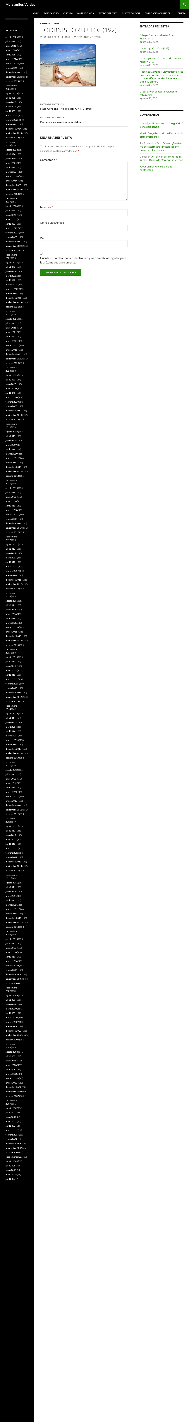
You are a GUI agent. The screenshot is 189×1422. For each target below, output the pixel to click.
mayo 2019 (11, 444)
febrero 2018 (12, 514)
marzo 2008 (12, 1073)
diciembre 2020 (13, 354)
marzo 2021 (12, 341)
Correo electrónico (53, 222)
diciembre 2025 (13, 72)
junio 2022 (11, 271)
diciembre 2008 (13, 1030)
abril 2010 (10, 956)
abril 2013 (10, 787)
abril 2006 (10, 1179)
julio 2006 (10, 1165)
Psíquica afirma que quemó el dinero (62, 119)
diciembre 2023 (13, 185)
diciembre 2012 (13, 805)
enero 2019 (11, 462)
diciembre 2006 (13, 1143)
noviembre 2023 (14, 189)
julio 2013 (10, 774)
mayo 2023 (11, 219)
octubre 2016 (12, 588)
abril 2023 (10, 223)
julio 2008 (10, 1056)
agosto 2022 (12, 262)
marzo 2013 (12, 792)
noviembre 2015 (14, 640)
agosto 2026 (12, 37)
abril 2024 (10, 167)
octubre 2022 (12, 250)
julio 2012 (10, 830)
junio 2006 (11, 1170)
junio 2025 (11, 102)
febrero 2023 (12, 232)
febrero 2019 (12, 458)
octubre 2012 (12, 814)
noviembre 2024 (14, 133)
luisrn (67, 37)
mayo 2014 (11, 726)
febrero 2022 (12, 289)
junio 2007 (11, 1117)
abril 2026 (10, 54)
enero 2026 (11, 68)
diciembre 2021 (13, 297)
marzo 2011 (12, 904)
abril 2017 (10, 562)
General (182, 13)
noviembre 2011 (14, 866)
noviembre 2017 (14, 527)
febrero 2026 (12, 63)
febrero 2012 (12, 852)
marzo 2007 (12, 1130)
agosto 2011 (12, 882)
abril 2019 (10, 449)
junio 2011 (11, 891)
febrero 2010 (12, 965)
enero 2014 (11, 744)
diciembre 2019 (13, 410)
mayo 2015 (11, 670)
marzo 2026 (12, 59)
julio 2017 (10, 548)
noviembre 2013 (14, 753)
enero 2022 (11, 293)
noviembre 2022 (14, 245)
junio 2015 (11, 666)
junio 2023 (11, 215)
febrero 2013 (12, 796)
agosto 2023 (12, 206)
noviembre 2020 (14, 358)
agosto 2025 (12, 93)
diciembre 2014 (13, 692)
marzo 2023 (12, 228)
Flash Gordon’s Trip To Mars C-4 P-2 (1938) (66, 106)
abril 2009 (10, 1013)
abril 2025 (10, 111)
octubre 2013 (12, 757)
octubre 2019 (12, 419)
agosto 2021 (12, 318)
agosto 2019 (12, 431)
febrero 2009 (12, 1022)
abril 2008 (10, 1069)
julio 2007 (10, 1112)
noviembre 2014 (14, 697)
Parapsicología (85, 13)
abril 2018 (10, 505)
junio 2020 (11, 384)
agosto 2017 (12, 544)
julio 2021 (10, 323)
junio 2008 (11, 1060)
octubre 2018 (12, 475)
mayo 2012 (11, 839)
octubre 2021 (12, 306)
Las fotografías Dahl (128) (154, 48)
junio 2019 (11, 440)
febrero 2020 (12, 401)
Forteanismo (51, 13)
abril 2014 (10, 731)
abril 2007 (10, 1125)
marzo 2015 (12, 679)
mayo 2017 (11, 557)
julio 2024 (10, 154)
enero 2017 (11, 575)
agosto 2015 (12, 657)
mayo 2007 (11, 1121)
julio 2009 (10, 999)
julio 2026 (10, 41)
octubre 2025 (12, 81)
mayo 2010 (11, 952)
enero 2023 (11, 237)
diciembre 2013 (13, 748)
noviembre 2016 (14, 584)
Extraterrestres (108, 13)
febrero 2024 (12, 176)
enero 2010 (11, 970)
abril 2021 (10, 336)
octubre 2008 (12, 1039)
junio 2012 (11, 835)
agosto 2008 (12, 1051)
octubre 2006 (12, 1152)
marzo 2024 (12, 171)
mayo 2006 (11, 1174)
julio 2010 (10, 943)
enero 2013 (11, 800)
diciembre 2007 (13, 1087)
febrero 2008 (12, 1078)
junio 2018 (11, 496)
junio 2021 (11, 327)
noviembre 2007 (14, 1091)
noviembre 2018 (14, 471)
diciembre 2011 (13, 861)
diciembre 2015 (13, 636)
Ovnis (36, 13)
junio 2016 (11, 609)
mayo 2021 (11, 332)
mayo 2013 (11, 783)
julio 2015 (10, 661)
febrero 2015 (12, 683)
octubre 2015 (12, 645)
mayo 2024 (11, 163)
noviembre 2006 (14, 1148)
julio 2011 (10, 887)
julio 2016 (10, 605)
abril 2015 (10, 674)
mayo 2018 (11, 501)
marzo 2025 (12, 115)
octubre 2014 (12, 701)
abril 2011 (10, 900)
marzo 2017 (12, 566)
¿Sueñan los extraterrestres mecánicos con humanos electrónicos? (161, 146)
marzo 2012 (12, 848)
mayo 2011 (11, 896)
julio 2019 (10, 436)
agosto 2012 (12, 826)
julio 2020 (10, 379)
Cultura (68, 13)
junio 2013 (11, 778)
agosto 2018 (12, 488)
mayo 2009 (11, 1008)
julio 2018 (10, 492)
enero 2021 (11, 349)
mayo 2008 (11, 1065)
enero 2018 (11, 519)
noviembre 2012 (14, 809)
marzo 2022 (12, 284)
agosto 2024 (12, 149)
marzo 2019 (12, 453)
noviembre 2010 (14, 922)
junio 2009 (11, 1004)
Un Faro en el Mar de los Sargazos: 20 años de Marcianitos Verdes (161, 158)
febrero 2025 (12, 119)
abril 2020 (10, 393)
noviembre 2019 (14, 415)
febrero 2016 (12, 627)
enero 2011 (11, 913)
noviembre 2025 (14, 76)
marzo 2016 (12, 622)
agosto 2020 (12, 375)
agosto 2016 (12, 600)
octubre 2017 (12, 532)
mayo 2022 (11, 275)
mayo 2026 (11, 50)
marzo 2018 (12, 510)
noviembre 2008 (14, 1035)
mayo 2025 (11, 106)
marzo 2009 (12, 1017)
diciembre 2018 (13, 467)
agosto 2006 (12, 1161)
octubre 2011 (12, 870)
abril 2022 (10, 280)
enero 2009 (11, 1026)
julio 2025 (10, 97)
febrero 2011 (12, 909)
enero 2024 (11, 180)
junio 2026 (11, 45)
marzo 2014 (12, 735)
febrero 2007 (12, 1134)
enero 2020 (11, 406)
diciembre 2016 (13, 579)
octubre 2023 (12, 194)
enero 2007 (11, 1139)
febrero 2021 (12, 345)
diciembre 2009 (13, 974)
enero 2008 (11, 1082)
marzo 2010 (12, 961)
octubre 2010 (12, 926)
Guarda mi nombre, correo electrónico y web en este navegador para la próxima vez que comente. (83, 260)
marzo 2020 (12, 397)
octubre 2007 (12, 1096)
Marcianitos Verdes (20, 4)
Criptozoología (131, 13)
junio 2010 (11, 947)
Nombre (46, 207)
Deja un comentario (89, 37)
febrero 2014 (12, 740)
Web (43, 238)
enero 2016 (11, 631)
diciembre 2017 (13, 523)
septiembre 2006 (14, 1156)
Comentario (48, 159)
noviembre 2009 (14, 978)
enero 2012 (11, 857)
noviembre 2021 (14, 302)
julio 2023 (10, 210)
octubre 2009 (12, 983)
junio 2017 (11, 553)
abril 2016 (10, 618)
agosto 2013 (12, 769)
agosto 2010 (12, 939)
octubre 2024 (12, 137)
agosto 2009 (12, 995)
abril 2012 (10, 844)
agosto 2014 (12, 713)
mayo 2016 (11, 614)
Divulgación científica (157, 13)
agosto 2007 (12, 1108)
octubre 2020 (12, 363)
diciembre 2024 (13, 128)
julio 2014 (10, 718)
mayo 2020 (11, 388)
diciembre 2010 (13, 918)
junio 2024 (11, 158)
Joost (143, 166)
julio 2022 (10, 266)
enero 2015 (11, 688)
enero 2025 (11, 124)
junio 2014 (11, 722)
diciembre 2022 (13, 241)
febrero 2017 (12, 571)
